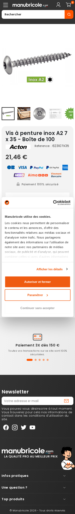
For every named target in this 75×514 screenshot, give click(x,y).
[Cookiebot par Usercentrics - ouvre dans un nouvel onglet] (53, 202)
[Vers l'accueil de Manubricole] (30, 453)
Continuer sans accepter (37, 308)
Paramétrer (35, 294)
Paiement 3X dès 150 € (38, 345)
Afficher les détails (49, 269)
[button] (30, 360)
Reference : (43, 146)
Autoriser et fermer (37, 281)
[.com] (27, 5)
